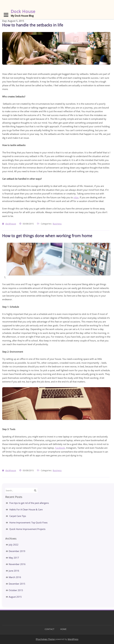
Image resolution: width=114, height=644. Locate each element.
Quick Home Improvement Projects (27, 529)
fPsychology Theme (45, 639)
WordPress (73, 639)
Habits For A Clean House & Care (26, 509)
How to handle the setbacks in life (32, 25)
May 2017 (14, 557)
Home (63, 629)
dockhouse (10, 223)
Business (57, 223)
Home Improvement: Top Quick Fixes (28, 522)
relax (76, 197)
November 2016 (17, 564)
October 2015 (16, 590)
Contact (49, 629)
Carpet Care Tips (17, 515)
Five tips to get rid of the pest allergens (29, 502)
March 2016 (15, 577)
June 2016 (14, 570)
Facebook (60, 447)
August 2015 (15, 596)
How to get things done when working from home (47, 235)
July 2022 (13, 544)
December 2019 (17, 551)
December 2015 (17, 583)
